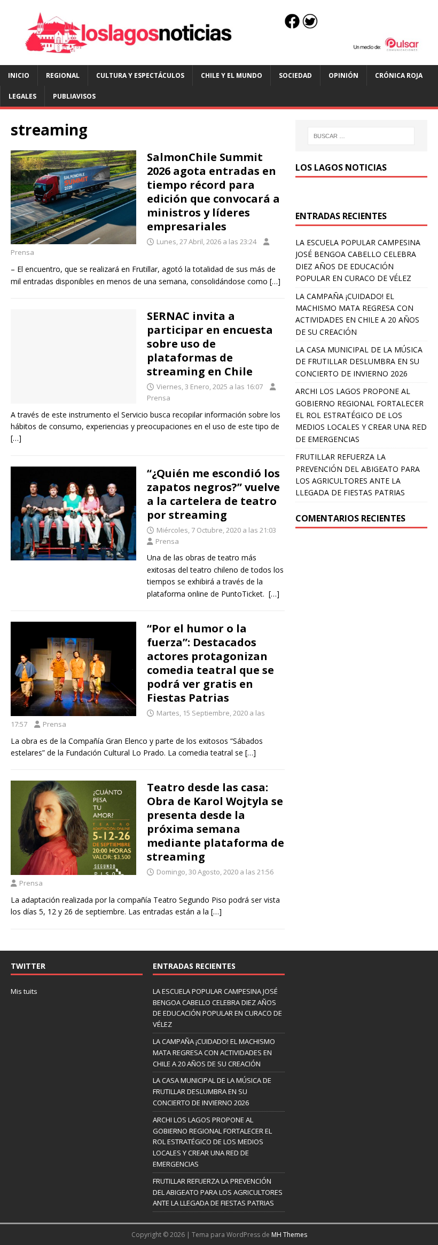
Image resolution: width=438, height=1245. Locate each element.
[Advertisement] (361, 603)
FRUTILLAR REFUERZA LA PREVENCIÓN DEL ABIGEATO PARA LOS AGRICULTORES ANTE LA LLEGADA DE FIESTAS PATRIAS (218, 1192)
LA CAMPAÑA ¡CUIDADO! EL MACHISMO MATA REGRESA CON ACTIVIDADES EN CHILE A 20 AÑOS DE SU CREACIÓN (214, 1053)
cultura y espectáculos (140, 75)
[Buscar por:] (361, 136)
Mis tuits (24, 991)
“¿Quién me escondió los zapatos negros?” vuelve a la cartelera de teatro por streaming (213, 494)
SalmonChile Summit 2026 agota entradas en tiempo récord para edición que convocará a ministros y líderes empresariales (213, 192)
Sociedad (295, 75)
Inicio (18, 75)
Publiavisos (74, 96)
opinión (343, 75)
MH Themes (289, 1234)
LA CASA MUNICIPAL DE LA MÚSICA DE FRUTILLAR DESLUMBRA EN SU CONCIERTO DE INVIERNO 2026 (359, 361)
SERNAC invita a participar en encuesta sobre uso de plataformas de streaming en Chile (210, 344)
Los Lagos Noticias (341, 167)
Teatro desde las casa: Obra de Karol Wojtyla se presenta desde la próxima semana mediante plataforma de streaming (215, 822)
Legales (22, 96)
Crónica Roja (399, 75)
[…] (275, 281)
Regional (63, 75)
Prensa (22, 252)
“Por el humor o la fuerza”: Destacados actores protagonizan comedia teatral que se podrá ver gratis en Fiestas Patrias (210, 663)
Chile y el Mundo (231, 75)
